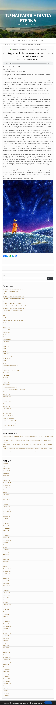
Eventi (4, 337)
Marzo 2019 (6, 674)
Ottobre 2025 (6, 487)
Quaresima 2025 (7, 404)
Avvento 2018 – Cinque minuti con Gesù (13, 320)
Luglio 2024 (6, 523)
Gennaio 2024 (6, 537)
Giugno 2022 (6, 583)
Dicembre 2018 (7, 681)
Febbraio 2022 (6, 592)
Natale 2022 (6, 353)
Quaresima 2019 (7, 392)
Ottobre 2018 (6, 686)
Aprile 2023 (6, 559)
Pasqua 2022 (6, 380)
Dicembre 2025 (7, 482)
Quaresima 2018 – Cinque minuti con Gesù (14, 389)
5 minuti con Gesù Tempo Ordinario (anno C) (14, 308)
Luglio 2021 (6, 609)
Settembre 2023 (7, 547)
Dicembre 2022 (7, 568)
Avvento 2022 (6, 329)
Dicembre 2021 (6, 597)
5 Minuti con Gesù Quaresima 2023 (12, 294)
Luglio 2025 (6, 494)
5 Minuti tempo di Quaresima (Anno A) (12, 310)
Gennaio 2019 (6, 678)
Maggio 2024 (6, 528)
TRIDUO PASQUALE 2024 (9, 420)
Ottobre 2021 (6, 602)
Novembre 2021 (7, 600)
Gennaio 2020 (6, 652)
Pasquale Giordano (33, 59)
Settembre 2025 (7, 490)
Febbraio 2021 (6, 621)
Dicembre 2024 (7, 511)
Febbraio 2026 (6, 478)
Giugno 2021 (6, 611)
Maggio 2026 (6, 470)
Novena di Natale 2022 (9, 368)
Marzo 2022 (6, 590)
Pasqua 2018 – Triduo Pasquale (11, 370)
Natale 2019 (6, 346)
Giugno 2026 (6, 468)
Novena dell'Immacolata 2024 (10, 365)
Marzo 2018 (6, 693)
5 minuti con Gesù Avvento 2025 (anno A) (13, 289)
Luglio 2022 (6, 580)
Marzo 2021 (6, 619)
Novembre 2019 (7, 657)
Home (13, 40)
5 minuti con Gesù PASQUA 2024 (11, 291)
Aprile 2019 (6, 671)
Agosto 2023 (6, 549)
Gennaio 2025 (6, 509)
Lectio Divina (33, 40)
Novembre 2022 (7, 571)
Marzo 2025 (6, 504)
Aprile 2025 (6, 502)
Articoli (4, 315)
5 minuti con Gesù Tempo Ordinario (12, 303)
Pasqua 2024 (6, 382)
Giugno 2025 (6, 497)
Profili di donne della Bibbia (10, 387)
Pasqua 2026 (6, 384)
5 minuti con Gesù (22, 40)
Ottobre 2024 (6, 516)
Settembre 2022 (7, 576)
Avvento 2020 (6, 325)
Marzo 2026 (6, 475)
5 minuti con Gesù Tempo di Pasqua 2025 (13, 301)
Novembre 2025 (7, 485)
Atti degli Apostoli (7, 317)
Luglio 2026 (6, 466)
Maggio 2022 (6, 585)
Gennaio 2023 (6, 566)
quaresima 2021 (7, 396)
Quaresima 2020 (12, 260)
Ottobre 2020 (6, 631)
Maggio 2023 (6, 557)
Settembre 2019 (7, 662)
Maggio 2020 (6, 643)
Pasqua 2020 (6, 375)
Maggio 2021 (6, 614)
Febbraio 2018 (6, 695)
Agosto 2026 (6, 463)
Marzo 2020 (6, 647)
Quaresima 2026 (7, 406)
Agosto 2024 (6, 521)
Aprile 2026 (6, 473)
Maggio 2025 (6, 499)
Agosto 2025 (6, 492)
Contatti (41, 40)
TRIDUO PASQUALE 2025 (9, 423)
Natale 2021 (6, 351)
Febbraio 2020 (6, 650)
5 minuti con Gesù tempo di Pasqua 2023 (13, 298)
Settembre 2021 (7, 604)
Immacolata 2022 (7, 339)
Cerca (4, 275)
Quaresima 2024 (7, 401)
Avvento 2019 (6, 322)
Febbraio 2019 (6, 676)
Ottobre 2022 (6, 573)
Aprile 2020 (6, 645)
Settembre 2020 (7, 633)
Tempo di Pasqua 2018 (9, 418)
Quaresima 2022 (7, 399)
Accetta (48, 702)
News (4, 363)
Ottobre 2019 (6, 659)
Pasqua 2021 (6, 377)
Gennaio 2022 (6, 595)
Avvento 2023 (6, 332)
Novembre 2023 (7, 542)
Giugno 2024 (6, 525)
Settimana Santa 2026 (8, 415)
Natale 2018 (6, 344)
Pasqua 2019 (6, 372)
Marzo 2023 (6, 561)
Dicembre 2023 (7, 540)
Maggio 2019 (6, 669)
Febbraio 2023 (6, 564)
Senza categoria (7, 408)
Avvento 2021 (6, 327)
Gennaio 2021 (6, 623)
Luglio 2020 (6, 638)
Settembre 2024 (7, 518)
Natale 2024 (6, 360)
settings (40, 703)
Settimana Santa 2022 (8, 411)
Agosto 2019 (6, 664)
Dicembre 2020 (7, 626)
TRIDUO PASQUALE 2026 (9, 425)
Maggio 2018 (6, 688)
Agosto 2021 (6, 607)
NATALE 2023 (6, 358)
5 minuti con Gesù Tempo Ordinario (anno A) (14, 305)
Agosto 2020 (6, 635)
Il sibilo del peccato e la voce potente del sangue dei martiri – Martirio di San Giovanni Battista (27, 448)
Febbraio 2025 (6, 506)
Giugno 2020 (6, 640)
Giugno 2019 (6, 666)
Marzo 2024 (6, 533)
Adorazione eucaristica (9, 313)
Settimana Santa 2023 (8, 413)
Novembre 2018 (7, 683)
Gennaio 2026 (6, 480)
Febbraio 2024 (6, 535)
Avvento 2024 (6, 334)
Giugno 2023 (6, 554)
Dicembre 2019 (7, 655)
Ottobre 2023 (6, 545)
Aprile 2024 (6, 530)
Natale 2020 (6, 349)
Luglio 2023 (6, 552)
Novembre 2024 (7, 513)
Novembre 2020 (7, 628)
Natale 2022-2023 (7, 356)
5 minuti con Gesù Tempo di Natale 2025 (13, 296)
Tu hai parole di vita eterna (28, 18)
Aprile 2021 (5, 616)
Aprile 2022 (6, 588)
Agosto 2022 (6, 578)
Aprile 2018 (6, 690)
